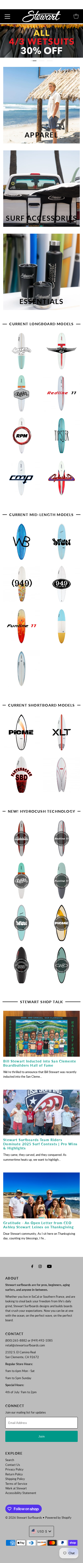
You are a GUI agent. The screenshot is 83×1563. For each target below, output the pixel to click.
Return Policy (14, 1474)
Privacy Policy (14, 1469)
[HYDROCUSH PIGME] (62, 925)
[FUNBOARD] (62, 628)
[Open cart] (76, 16)
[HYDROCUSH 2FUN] (22, 925)
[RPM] (22, 438)
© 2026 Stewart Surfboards (23, 1517)
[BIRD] (22, 353)
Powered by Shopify (58, 1517)
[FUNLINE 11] (22, 628)
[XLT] (62, 734)
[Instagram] (40, 1266)
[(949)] (22, 586)
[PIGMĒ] (22, 734)
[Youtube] (49, 1266)
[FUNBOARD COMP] (22, 670)
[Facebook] (32, 1266)
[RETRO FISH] (62, 777)
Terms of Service (16, 1483)
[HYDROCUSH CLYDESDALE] (22, 840)
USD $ (42, 1531)
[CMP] (22, 480)
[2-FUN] (62, 544)
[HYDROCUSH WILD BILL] (62, 967)
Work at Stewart (16, 1488)
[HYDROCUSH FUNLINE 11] (62, 883)
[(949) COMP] (62, 586)
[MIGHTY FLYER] (62, 353)
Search (9, 1460)
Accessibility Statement (20, 1493)
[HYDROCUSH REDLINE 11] (62, 840)
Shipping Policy (15, 1479)
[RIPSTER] (22, 395)
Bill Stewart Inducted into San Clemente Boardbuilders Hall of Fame (39, 1063)
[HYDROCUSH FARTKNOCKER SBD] (22, 967)
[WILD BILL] (22, 544)
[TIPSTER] (62, 438)
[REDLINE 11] (62, 395)
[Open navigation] (7, 16)
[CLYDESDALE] (62, 480)
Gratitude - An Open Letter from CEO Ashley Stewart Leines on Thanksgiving (38, 1225)
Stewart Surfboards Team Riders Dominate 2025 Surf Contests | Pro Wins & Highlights (40, 1144)
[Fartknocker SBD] (22, 777)
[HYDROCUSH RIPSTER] (22, 883)
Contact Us (12, 1465)
